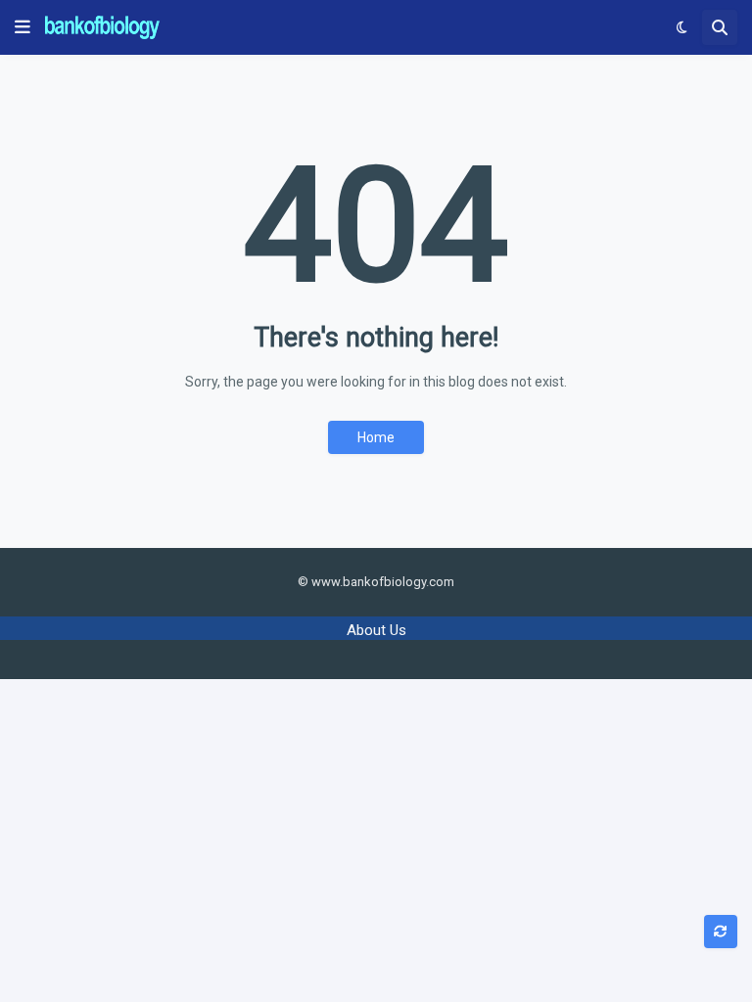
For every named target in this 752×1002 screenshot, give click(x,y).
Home (376, 437)
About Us (376, 630)
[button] (22, 27)
